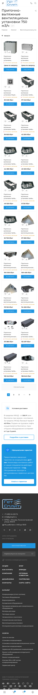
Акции (5, 566)
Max (30, 530)
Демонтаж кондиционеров (12, 646)
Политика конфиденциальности (16, 560)
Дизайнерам (8, 579)
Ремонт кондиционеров (10, 657)
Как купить (7, 569)
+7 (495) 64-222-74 (11, 514)
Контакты (6, 583)
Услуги (5, 633)
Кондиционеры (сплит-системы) (13, 594)
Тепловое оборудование (11, 597)
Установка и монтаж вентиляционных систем (18, 643)
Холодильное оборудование (12, 603)
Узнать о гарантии (19, 481)
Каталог (6, 590)
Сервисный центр (8, 665)
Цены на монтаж (8, 637)
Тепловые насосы (8, 614)
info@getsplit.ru (10, 517)
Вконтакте (4, 530)
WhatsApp (25, 530)
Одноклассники (20, 530)
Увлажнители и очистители (12, 617)
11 (29, 395)
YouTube (14, 530)
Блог (21, 566)
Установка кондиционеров (12, 640)
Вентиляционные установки (12, 623)
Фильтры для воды (8, 611)
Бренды (22, 569)
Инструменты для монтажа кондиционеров (17, 626)
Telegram (9, 530)
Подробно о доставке (19, 437)
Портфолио (24, 579)
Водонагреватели (8, 600)
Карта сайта (24, 583)
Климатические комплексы (12, 620)
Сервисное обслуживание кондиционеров (17, 649)
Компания (7, 573)
